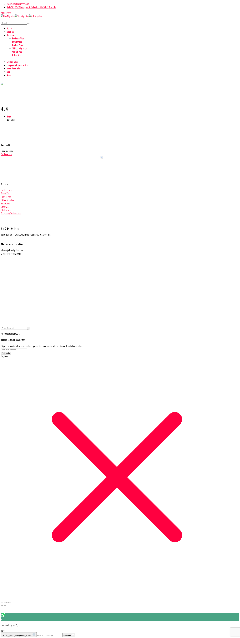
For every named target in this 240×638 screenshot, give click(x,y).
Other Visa (5, 206)
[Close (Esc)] (10, 602)
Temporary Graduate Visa (11, 213)
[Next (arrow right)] (5, 605)
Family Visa (5, 193)
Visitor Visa (5, 203)
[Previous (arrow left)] (2, 605)
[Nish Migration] (8, 16)
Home (9, 116)
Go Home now (6, 154)
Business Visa (6, 190)
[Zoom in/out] (2, 602)
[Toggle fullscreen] (5, 602)
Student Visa (6, 210)
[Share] (7, 602)
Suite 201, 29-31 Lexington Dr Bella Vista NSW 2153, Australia (31, 7)
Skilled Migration (7, 200)
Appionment (6, 12)
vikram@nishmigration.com (18, 4)
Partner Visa (6, 196)
